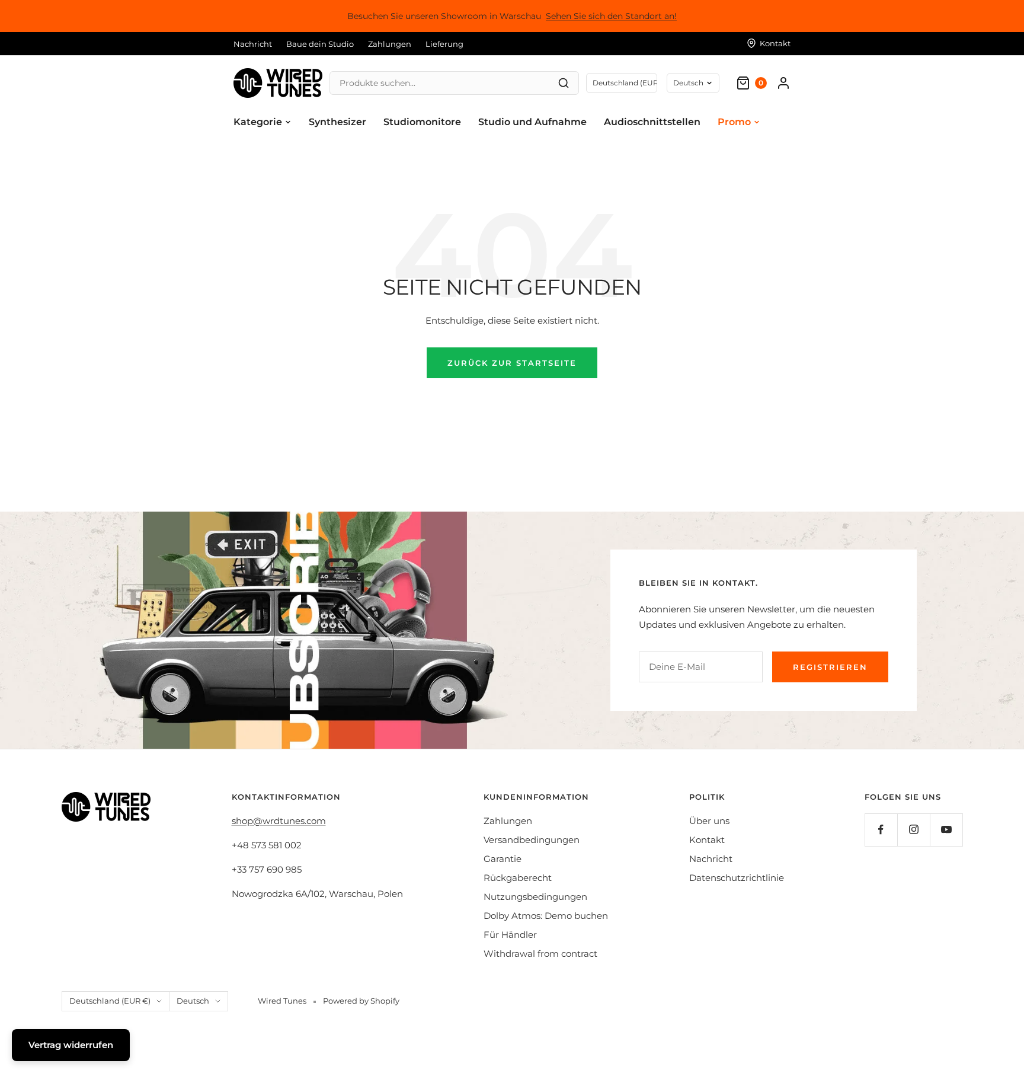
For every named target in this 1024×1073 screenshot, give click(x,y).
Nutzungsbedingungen (535, 896)
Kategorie (257, 121)
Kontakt (707, 839)
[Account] (783, 83)
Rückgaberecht (518, 877)
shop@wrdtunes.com (279, 820)
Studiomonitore (422, 121)
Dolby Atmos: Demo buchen (546, 915)
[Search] (563, 83)
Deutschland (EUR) (625, 82)
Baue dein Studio (320, 44)
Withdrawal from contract (540, 953)
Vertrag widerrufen (70, 1044)
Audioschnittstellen (652, 121)
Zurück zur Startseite (512, 363)
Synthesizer (337, 121)
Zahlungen (389, 44)
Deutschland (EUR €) (110, 1000)
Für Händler (510, 934)
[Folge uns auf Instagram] (913, 829)
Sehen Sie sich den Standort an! (611, 16)
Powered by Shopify (361, 1000)
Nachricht (252, 44)
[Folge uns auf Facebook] (881, 829)
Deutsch (688, 82)
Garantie (502, 858)
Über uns (709, 820)
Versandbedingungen (532, 839)
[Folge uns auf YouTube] (946, 829)
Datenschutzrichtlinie (736, 877)
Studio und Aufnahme (532, 121)
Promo (734, 121)
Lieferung (444, 44)
